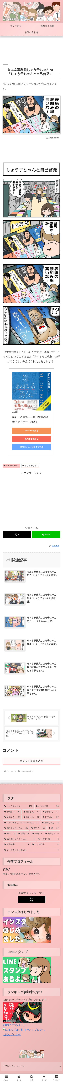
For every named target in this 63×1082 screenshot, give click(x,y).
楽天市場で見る (31, 439)
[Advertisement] (31, 52)
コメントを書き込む (31, 761)
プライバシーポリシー (15, 1066)
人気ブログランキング (14, 1025)
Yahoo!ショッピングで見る (31, 447)
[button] (56, 658)
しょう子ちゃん (31, 465)
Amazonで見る (31, 431)
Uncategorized (12, 465)
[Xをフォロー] (31, 899)
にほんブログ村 (12, 1034)
